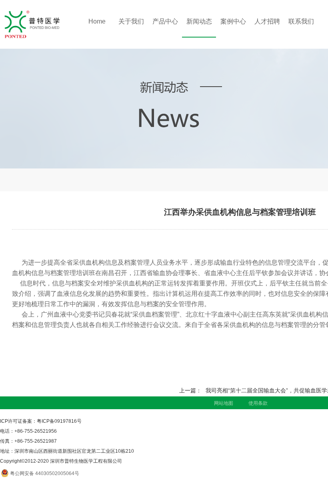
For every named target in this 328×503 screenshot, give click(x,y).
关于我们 (131, 21)
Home (97, 21)
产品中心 (165, 21)
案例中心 (233, 21)
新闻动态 (199, 21)
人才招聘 (267, 21)
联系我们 (301, 21)
